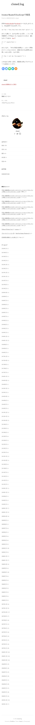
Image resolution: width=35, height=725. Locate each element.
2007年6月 (4, 628)
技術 (3, 145)
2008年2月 (4, 596)
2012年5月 (4, 436)
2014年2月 (4, 408)
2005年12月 (4, 700)
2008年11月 (4, 560)
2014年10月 (4, 396)
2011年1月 (4, 484)
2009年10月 (4, 516)
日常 (3, 149)
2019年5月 (4, 320)
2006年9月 (4, 664)
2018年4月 (4, 348)
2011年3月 (4, 480)
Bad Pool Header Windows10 (23, 233)
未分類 (3, 157)
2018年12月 (4, 336)
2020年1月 (4, 312)
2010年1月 (4, 504)
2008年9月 (4, 568)
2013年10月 (4, 420)
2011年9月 (4, 464)
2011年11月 (4, 456)
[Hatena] (12, 68)
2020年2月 (4, 308)
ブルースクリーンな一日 (8, 233)
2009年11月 (4, 512)
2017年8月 (4, 368)
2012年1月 (4, 452)
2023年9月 (4, 252)
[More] (15, 68)
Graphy (20, 721)
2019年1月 (4, 332)
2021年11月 (4, 276)
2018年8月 (4, 344)
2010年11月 (4, 492)
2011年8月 (4, 468)
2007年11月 (4, 608)
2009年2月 (4, 548)
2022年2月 (4, 268)
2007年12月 (4, 604)
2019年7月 (4, 316)
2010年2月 (4, 500)
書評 (3, 153)
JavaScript (17, 23)
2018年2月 (4, 352)
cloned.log (17, 4)
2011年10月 (4, 460)
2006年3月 (4, 688)
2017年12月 (4, 356)
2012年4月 (4, 440)
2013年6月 (4, 424)
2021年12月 (4, 272)
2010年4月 (4, 496)
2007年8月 (4, 620)
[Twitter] (6, 68)
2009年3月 (4, 544)
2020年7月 (4, 300)
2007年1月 (4, 648)
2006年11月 (4, 656)
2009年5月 (4, 536)
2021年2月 (4, 288)
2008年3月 (4, 592)
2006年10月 (4, 660)
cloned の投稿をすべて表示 (9, 84)
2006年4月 (4, 684)
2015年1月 (4, 392)
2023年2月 (4, 260)
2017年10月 (4, 360)
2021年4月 (4, 284)
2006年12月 (4, 652)
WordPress (12, 721)
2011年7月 (4, 472)
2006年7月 (4, 672)
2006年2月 (4, 692)
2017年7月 (4, 372)
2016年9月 (4, 384)
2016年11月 (4, 376)
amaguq (17, 229)
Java (13, 38)
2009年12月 (4, 508)
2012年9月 (4, 428)
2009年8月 (4, 524)
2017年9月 (4, 364)
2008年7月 (4, 576)
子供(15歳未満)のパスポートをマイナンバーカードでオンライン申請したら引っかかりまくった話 (17, 191)
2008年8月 (4, 572)
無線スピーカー (6, 96)
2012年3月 (4, 444)
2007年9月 (4, 616)
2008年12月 (4, 556)
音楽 (3, 161)
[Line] (9, 68)
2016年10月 (4, 380)
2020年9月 (4, 296)
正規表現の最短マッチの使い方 (10, 237)
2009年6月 (4, 532)
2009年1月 (4, 552)
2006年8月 (4, 668)
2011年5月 (4, 476)
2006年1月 (4, 696)
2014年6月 (4, 400)
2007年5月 (4, 632)
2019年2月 (4, 328)
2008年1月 (4, 600)
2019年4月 (4, 324)
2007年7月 (4, 624)
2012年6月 (4, 432)
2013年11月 (4, 416)
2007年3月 (4, 640)
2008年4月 (4, 588)
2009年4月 (4, 540)
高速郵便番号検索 (5, 174)
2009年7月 (4, 528)
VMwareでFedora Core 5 (7, 229)
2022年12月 (4, 264)
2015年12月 (4, 388)
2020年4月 (4, 304)
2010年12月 (4, 488)
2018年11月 (4, 340)
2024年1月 (4, 248)
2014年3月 (4, 404)
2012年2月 (4, 448)
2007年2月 (4, 644)
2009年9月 (4, 520)
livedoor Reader (10, 23)
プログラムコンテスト (8, 103)
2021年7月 (4, 280)
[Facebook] (3, 68)
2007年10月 (4, 612)
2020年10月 (4, 292)
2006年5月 (4, 680)
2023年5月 (4, 256)
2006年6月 (4, 676)
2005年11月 (4, 704)
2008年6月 (4, 580)
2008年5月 (4, 584)
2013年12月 (4, 412)
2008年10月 (4, 564)
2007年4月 (4, 636)
